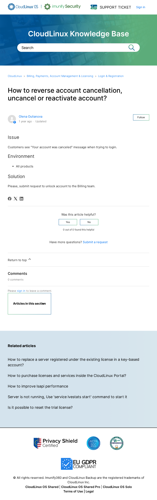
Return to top (18, 260)
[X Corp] (15, 198)
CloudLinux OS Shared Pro (80, 487)
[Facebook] (9, 198)
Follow (141, 117)
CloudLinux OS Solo (117, 487)
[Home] (44, 9)
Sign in (140, 7)
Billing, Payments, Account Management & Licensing (60, 76)
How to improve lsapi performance (38, 386)
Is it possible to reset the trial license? (40, 407)
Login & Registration (111, 76)
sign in (21, 290)
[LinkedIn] (21, 198)
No (89, 222)
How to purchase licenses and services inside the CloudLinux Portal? (67, 375)
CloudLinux (15, 76)
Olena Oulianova (30, 116)
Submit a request (95, 242)
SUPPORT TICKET (115, 7)
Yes (68, 222)
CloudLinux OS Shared (41, 487)
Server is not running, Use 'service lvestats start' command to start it (67, 397)
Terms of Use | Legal (78, 491)
